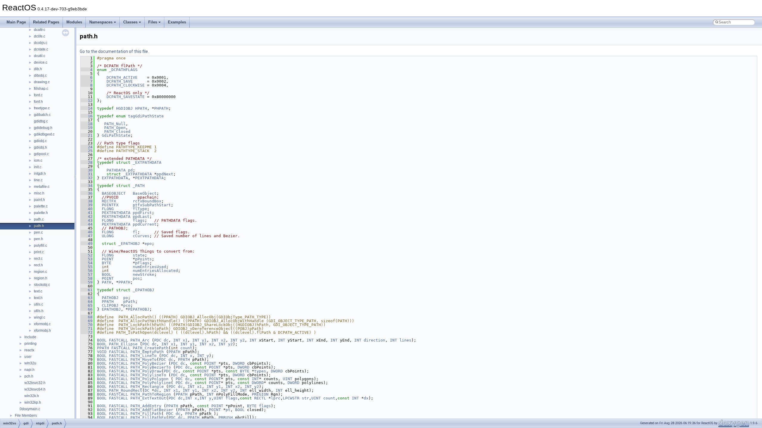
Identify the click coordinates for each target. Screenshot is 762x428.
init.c (37, 167)
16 (87, 116)
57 (87, 274)
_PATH (139, 185)
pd (130, 170)
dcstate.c (41, 49)
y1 (204, 340)
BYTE (106, 263)
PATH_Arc (139, 340)
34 (87, 185)
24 (87, 147)
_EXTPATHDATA (147, 162)
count (186, 348)
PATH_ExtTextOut (148, 398)
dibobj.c (40, 75)
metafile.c (41, 187)
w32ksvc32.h (35, 383)
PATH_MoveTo (143, 359)
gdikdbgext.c (44, 134)
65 (87, 305)
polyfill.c (40, 245)
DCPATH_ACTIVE (122, 77)
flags (139, 220)
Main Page (16, 22)
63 (87, 297)
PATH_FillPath (145, 413)
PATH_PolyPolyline (150, 382)
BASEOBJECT (114, 193)
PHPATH (161, 108)
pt (228, 409)
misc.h (39, 193)
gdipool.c (41, 154)
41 (87, 212)
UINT (287, 379)
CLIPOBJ (110, 305)
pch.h (28, 376)
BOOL (106, 274)
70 (87, 324)
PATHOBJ (110, 297)
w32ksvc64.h (35, 389)
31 (87, 174)
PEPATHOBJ (138, 309)
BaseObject (145, 193)
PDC (157, 340)
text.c (38, 291)
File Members (26, 415)
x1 (185, 340)
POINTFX (110, 205)
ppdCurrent (145, 224)
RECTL (260, 398)
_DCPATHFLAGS (123, 69)
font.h (38, 102)
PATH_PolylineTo (148, 375)
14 (87, 108)
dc (166, 340)
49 (87, 243)
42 (87, 216)
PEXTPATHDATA (149, 178)
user (28, 357)
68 (87, 317)
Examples (177, 22)
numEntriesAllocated (155, 270)
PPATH (124, 282)
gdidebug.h (43, 128)
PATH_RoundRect (125, 390)
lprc (275, 398)
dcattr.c (39, 30)
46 (87, 232)
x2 (223, 340)
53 (87, 259)
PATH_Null (115, 124)
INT (176, 340)
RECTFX (109, 201)
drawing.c (42, 82)
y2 (242, 340)
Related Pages (46, 22)
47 (87, 236)
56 (87, 270)
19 (87, 127)
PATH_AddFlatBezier (151, 409)
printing (30, 344)
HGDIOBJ (124, 108)
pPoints (143, 259)
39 (87, 205)
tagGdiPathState (146, 116)
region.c (40, 272)
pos (136, 278)
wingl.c (39, 317)
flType (140, 209)
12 (87, 100)
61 (87, 290)
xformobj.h (42, 330)
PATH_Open (115, 127)
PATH (106, 282)
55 (87, 267)
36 (87, 193)
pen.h (38, 239)
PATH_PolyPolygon (149, 379)
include (30, 337)
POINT (108, 259)
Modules (74, 22)
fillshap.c (41, 88)
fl (135, 232)
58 (87, 278)
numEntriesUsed (149, 267)
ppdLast (141, 216)
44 (87, 224)
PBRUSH (225, 417)
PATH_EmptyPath (147, 352)
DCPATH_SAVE (120, 81)
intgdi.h (40, 173)
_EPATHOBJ (129, 243)
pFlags (142, 263)
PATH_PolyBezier (148, 363)
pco (126, 305)
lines (405, 340)
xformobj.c (42, 324)
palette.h (41, 213)
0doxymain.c (30, 409)
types (260, 371)
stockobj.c (42, 285)
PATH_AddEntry (145, 406)
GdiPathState (116, 135)
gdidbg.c (41, 121)
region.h (40, 278)
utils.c (38, 304)
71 (87, 328)
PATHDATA (116, 170)
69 (87, 321)
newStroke (143, 274)
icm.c (38, 160)
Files (152, 22)
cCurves (141, 236)
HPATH (141, 108)
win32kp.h (32, 402)
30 (87, 170)
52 (87, 255)
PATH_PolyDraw (145, 371)
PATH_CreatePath (150, 348)
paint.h (39, 200)
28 (87, 162)
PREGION (260, 394)
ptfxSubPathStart (152, 205)
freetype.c (42, 108)
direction (374, 340)
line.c (38, 180)
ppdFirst (142, 212)
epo (148, 243)
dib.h (38, 69)
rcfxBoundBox (147, 201)
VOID (102, 352)
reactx (29, 350)
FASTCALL (118, 340)
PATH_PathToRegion (150, 394)
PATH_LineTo (143, 355)
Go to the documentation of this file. (114, 51)
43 (87, 220)
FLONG (108, 209)
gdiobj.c (40, 141)
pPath (129, 301)
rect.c (38, 259)
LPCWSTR (291, 398)
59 (87, 282)
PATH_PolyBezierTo (150, 367)
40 (87, 209)
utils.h (38, 311)
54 (87, 263)
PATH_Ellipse (123, 344)
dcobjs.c (40, 43)
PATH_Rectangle (147, 386)
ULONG (108, 236)
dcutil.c (39, 56)
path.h (39, 226)
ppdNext (165, 174)
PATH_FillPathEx (148, 417)
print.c (39, 252)
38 (87, 201)
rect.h (38, 265)
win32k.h (31, 396)
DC (147, 390)
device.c (40, 62)
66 (87, 309)
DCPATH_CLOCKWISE (126, 85)
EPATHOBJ (111, 309)
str (305, 398)
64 (87, 301)
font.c (38, 95)
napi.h (29, 370)
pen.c (38, 232)
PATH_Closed (117, 131)
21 (87, 135)
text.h (38, 298)
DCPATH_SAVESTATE (126, 97)
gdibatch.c (42, 115)
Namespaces (101, 22)
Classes (130, 22)
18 (87, 124)
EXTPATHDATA (115, 178)
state (139, 255)
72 (87, 332)
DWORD (239, 363)
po (125, 297)
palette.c (41, 206)
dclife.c (39, 36)
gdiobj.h (40, 147)
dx (366, 398)
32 (87, 178)
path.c (39, 219)
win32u (30, 363)
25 (87, 151)
